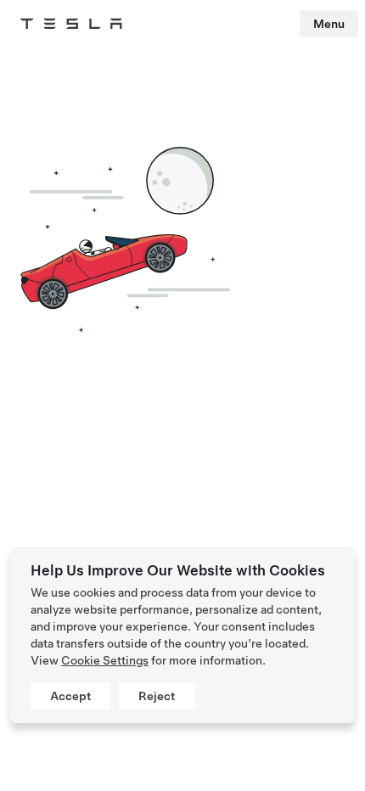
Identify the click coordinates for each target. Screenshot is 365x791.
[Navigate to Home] (71, 24)
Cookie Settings (105, 660)
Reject (156, 696)
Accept (70, 696)
